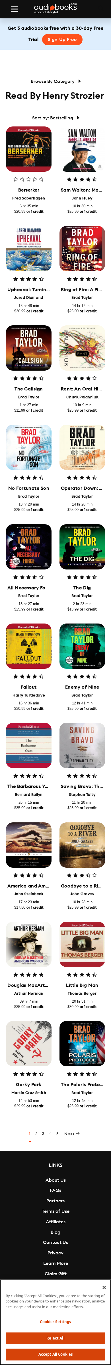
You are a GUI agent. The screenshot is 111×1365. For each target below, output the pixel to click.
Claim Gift (56, 1274)
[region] (55, 1322)
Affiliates (55, 1222)
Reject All (55, 1338)
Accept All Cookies (55, 1354)
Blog (55, 1232)
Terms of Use (55, 1211)
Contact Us (55, 1242)
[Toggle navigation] (14, 9)
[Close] (104, 1287)
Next (70, 1134)
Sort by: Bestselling (53, 118)
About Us (56, 1180)
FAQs (55, 1190)
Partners (55, 1201)
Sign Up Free (62, 39)
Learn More (55, 1263)
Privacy (55, 1253)
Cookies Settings (55, 1321)
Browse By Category (53, 81)
